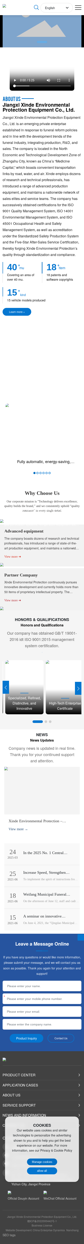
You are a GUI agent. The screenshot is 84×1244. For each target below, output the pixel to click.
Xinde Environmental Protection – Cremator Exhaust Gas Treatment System (41, 823)
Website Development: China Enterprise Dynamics (35, 1230)
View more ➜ (12, 533)
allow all (42, 1170)
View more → (18, 829)
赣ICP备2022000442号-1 (42, 1221)
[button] (42, 42)
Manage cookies (42, 1162)
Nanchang (72, 1230)
